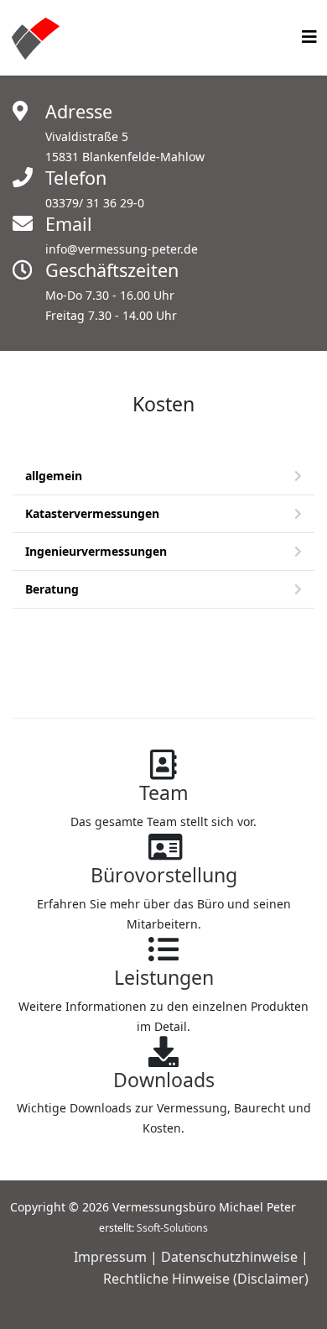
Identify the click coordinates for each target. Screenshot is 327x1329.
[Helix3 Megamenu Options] (309, 36)
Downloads (164, 1079)
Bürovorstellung (164, 874)
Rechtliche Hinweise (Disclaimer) (206, 1278)
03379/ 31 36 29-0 (94, 203)
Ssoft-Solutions (172, 1228)
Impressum (110, 1257)
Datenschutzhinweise (229, 1257)
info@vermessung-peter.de (121, 249)
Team (164, 792)
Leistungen (164, 977)
